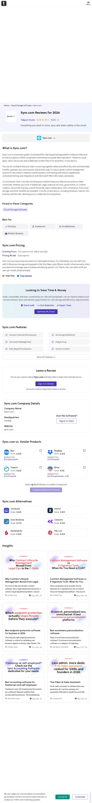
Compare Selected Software (46, 490)
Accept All (62, 797)
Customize (80, 797)
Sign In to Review (46, 384)
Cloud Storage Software (21, 105)
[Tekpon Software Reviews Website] (3, 3)
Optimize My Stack (46, 311)
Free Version (26, 276)
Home (6, 105)
